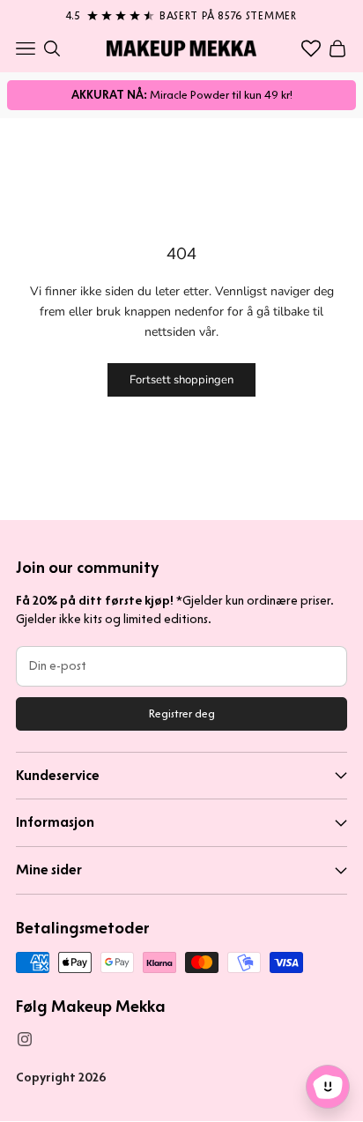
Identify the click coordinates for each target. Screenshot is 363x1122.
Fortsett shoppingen (181, 380)
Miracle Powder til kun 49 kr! (182, 94)
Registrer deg (182, 713)
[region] (181, 12)
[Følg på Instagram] (24, 1039)
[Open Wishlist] (311, 48)
